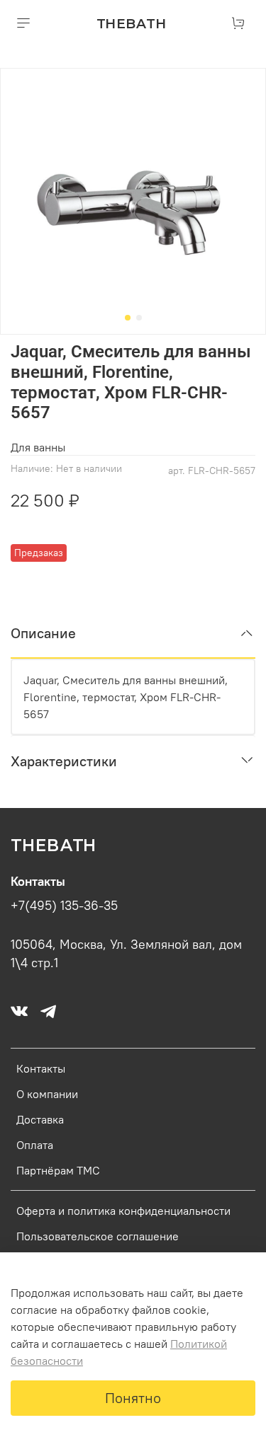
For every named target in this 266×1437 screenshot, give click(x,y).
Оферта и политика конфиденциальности (123, 1211)
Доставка (40, 1119)
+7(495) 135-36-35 (64, 905)
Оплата (34, 1145)
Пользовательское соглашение (97, 1236)
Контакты (40, 1068)
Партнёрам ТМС (58, 1170)
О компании (47, 1094)
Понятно (133, 1398)
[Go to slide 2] (139, 318)
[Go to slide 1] (128, 318)
